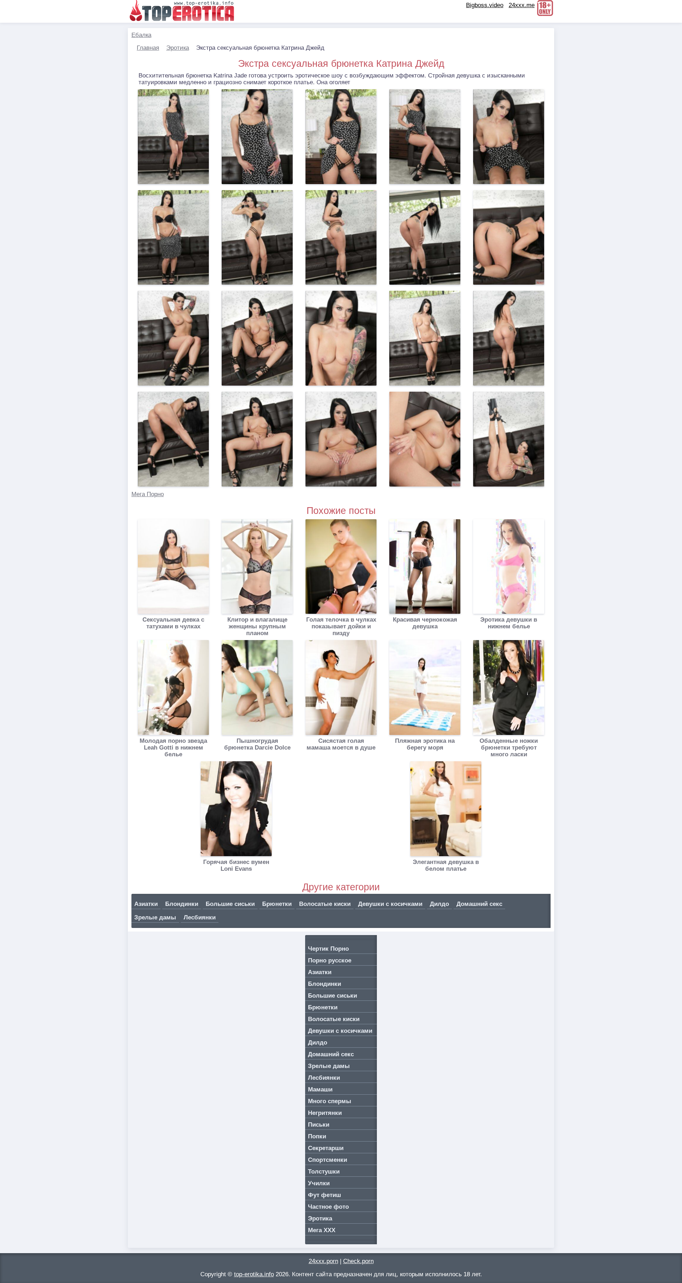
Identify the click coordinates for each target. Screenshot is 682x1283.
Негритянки (325, 1113)
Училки (319, 1183)
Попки (317, 1136)
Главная (148, 47)
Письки (318, 1124)
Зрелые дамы (155, 917)
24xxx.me (522, 5)
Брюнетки (277, 904)
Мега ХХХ (321, 1230)
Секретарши (325, 1148)
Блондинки (181, 904)
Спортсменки (327, 1159)
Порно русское (329, 960)
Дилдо (439, 904)
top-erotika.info (254, 1274)
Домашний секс (479, 904)
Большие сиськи (230, 904)
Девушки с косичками (390, 904)
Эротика (177, 47)
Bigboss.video (484, 5)
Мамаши (320, 1089)
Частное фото (328, 1206)
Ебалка (141, 35)
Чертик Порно (328, 948)
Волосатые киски (325, 904)
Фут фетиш (324, 1195)
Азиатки (146, 904)
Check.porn (358, 1261)
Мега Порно (147, 494)
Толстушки (324, 1171)
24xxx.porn (323, 1261)
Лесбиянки (200, 917)
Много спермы (329, 1101)
